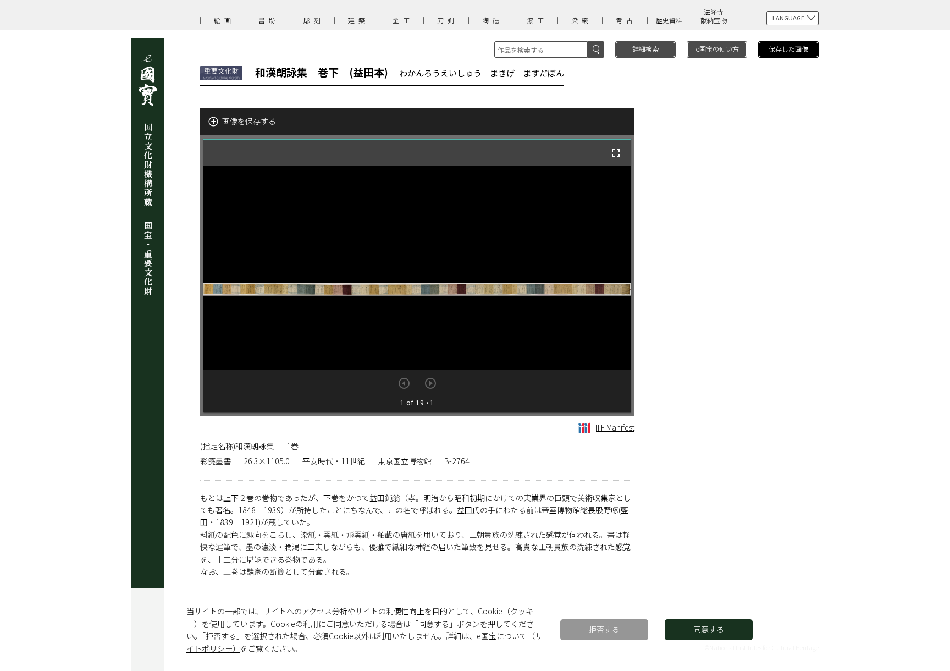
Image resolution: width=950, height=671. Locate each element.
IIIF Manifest (615, 427)
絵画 (224, 20)
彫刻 (313, 20)
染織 (581, 20)
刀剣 (447, 20)
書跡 (268, 20)
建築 (358, 20)
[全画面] (616, 153)
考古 (626, 20)
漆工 (537, 20)
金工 (403, 20)
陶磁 (492, 20)
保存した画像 (788, 48)
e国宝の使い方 (717, 48)
